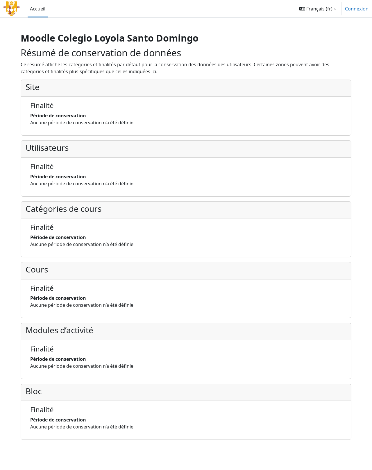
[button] (318, 8)
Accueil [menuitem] (37, 9)
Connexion (357, 9)
